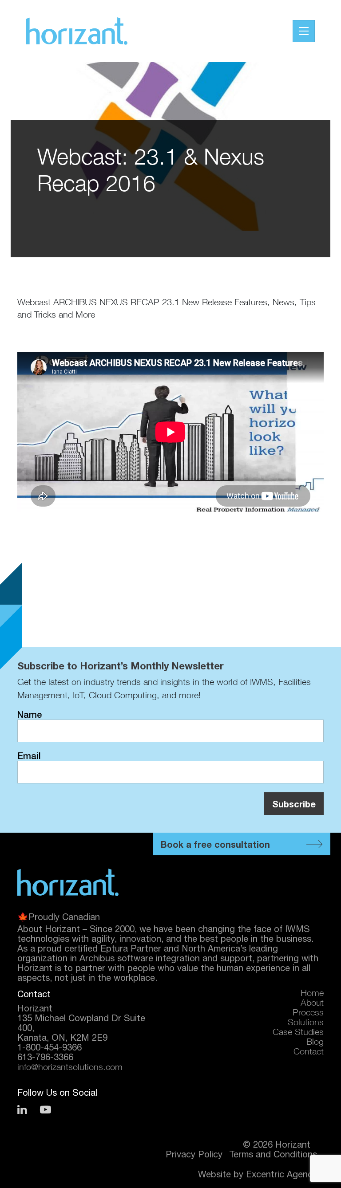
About (312, 1003)
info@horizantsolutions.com (70, 1068)
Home (312, 994)
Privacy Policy (194, 1154)
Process (308, 1013)
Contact (308, 1052)
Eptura (114, 948)
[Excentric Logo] (76, 31)
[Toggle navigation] (304, 31)
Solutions (306, 1023)
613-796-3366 (45, 1057)
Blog (315, 1043)
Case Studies (298, 1033)
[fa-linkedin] (22, 1109)
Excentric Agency (281, 1174)
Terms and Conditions (273, 1154)
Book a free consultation (215, 844)
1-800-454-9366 (49, 1047)
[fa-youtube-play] (45, 1109)
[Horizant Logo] (68, 882)
